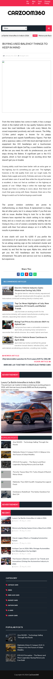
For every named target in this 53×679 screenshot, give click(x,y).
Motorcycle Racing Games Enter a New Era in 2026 (31, 528)
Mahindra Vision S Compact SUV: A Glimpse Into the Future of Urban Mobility (31, 647)
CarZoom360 (26, 12)
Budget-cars (24, 56)
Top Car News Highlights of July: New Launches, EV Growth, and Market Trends (32, 306)
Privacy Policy (47, 2)
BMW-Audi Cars (13, 595)
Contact (40, 2)
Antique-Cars (13, 585)
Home (27, 2)
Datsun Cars (13, 605)
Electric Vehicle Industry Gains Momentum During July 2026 (29, 289)
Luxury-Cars (13, 615)
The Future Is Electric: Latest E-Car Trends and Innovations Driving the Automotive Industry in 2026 (30, 561)
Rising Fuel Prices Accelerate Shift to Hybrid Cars (32, 323)
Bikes (30, 35)
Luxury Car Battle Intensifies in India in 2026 (20, 382)
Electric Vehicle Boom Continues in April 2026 (31, 338)
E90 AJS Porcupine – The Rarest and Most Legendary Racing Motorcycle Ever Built (32, 657)
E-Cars (10, 610)
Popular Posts (9, 438)
